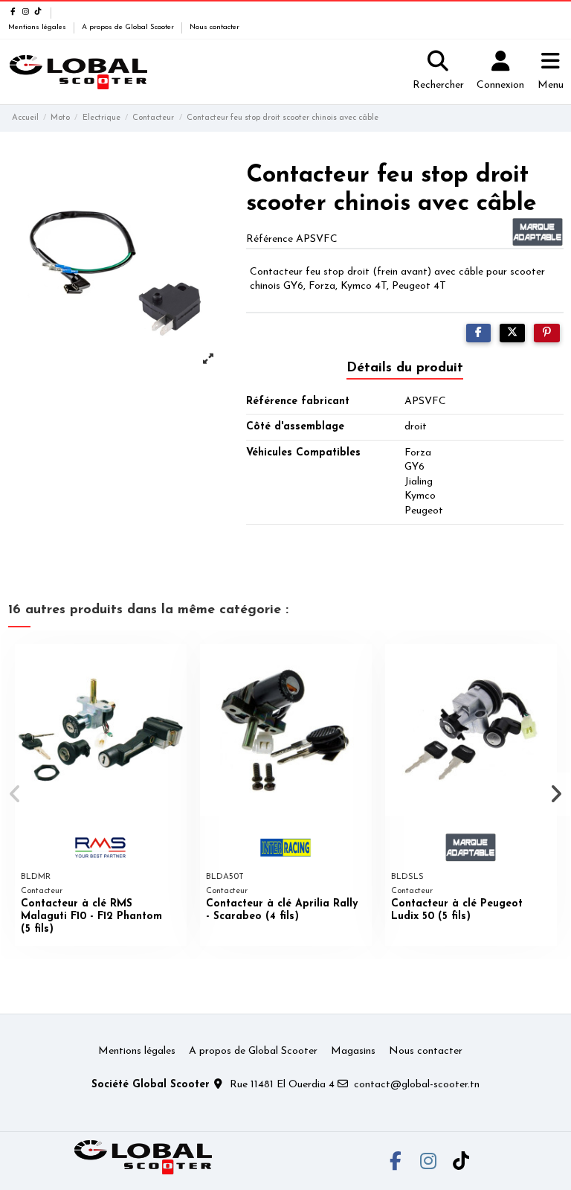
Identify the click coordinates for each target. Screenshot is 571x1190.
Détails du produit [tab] (404, 368)
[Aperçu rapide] (175, 666)
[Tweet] (512, 333)
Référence (269, 239)
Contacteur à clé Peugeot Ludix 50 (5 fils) (457, 910)
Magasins (353, 1051)
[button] (15, 794)
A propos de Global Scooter (129, 27)
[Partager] (478, 333)
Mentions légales (38, 27)
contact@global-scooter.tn (417, 1084)
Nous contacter (214, 27)
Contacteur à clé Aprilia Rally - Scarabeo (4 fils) (282, 910)
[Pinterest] (547, 333)
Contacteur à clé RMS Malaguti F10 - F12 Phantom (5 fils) (91, 916)
